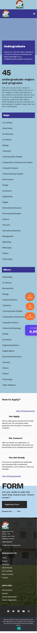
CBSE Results (7, 568)
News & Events (7, 574)
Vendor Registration (9, 600)
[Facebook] (8, 611)
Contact (5, 578)
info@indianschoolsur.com (11, 545)
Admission (6, 564)
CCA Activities (7, 571)
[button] (34, 13)
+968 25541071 (7, 542)
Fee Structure (7, 590)
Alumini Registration (9, 597)
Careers (5, 593)
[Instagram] (28, 611)
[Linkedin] (18, 611)
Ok (19, 628)
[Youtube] (23, 611)
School (4, 561)
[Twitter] (13, 611)
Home (4, 558)
